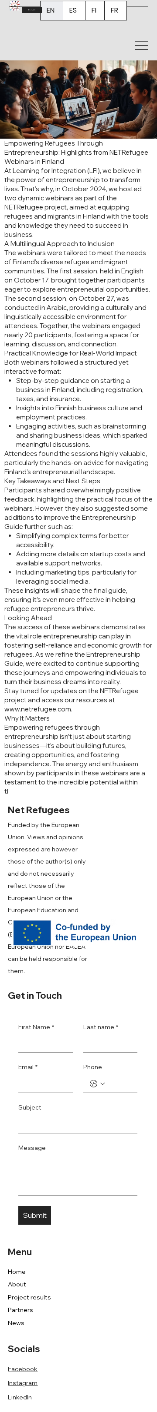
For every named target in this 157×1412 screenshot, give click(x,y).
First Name (36, 1027)
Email (28, 1067)
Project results (29, 1297)
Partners (20, 1310)
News (16, 1323)
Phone (92, 1067)
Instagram (23, 1383)
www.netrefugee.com (37, 709)
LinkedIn (20, 1397)
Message (32, 1148)
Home (17, 1272)
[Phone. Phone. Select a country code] (97, 1084)
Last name (100, 1027)
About (17, 1284)
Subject (29, 1107)
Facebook (23, 1369)
